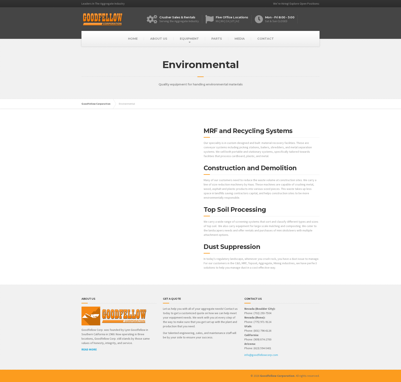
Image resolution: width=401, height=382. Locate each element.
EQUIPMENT (189, 39)
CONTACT (265, 39)
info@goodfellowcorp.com (261, 355)
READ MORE (89, 349)
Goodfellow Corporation (95, 103)
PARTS (216, 39)
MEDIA (240, 39)
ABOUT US (158, 39)
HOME (133, 39)
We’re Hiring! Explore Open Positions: (296, 3)
